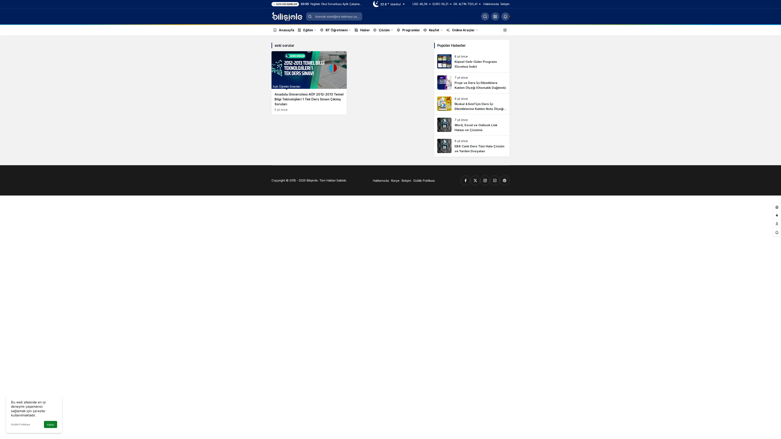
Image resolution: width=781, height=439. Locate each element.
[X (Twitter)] (475, 180)
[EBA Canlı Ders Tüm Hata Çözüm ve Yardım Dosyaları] (471, 146)
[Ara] (485, 16)
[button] (495, 16)
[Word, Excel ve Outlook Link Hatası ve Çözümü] (471, 125)
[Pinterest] (504, 180)
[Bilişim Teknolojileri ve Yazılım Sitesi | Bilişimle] (287, 16)
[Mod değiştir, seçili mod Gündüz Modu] (505, 30)
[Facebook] (465, 180)
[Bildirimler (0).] (777, 232)
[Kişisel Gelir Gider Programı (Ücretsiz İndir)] (471, 61)
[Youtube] (495, 180)
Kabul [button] (50, 424)
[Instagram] (485, 180)
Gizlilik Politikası (20, 424)
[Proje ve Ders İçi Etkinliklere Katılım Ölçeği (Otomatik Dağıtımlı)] (471, 82)
